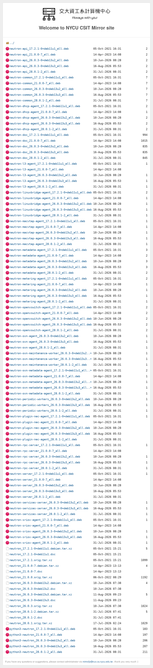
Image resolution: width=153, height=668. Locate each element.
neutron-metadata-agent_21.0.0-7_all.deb (41, 255)
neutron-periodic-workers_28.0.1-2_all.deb (43, 410)
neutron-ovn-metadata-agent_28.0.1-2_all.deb (44, 393)
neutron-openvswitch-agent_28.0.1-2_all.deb (43, 330)
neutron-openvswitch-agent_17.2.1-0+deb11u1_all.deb (50, 307)
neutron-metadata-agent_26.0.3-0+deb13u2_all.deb (48, 261)
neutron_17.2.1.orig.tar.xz (30, 560)
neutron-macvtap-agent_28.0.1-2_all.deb (40, 244)
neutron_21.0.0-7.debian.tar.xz (34, 565)
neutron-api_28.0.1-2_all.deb (32, 71)
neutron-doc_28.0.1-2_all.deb (32, 158)
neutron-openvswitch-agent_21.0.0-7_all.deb (43, 313)
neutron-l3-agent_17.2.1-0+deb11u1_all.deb (43, 163)
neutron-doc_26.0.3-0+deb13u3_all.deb (39, 152)
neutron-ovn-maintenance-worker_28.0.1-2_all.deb (48, 364)
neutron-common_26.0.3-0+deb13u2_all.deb (41, 89)
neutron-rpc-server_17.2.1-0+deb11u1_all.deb (44, 445)
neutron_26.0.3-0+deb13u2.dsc (32, 589)
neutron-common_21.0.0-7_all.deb (34, 83)
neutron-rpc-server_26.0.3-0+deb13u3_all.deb (44, 462)
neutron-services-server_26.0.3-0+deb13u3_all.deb (48, 508)
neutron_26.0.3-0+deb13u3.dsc (32, 600)
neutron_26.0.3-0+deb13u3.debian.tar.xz (40, 594)
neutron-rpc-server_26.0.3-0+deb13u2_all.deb (44, 456)
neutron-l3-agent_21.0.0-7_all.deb (36, 169)
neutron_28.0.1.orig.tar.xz (30, 623)
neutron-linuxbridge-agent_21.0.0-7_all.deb (43, 198)
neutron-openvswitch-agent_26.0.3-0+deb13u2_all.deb (50, 318)
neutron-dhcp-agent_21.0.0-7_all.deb (38, 112)
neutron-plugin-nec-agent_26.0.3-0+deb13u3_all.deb (49, 433)
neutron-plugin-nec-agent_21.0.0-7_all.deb (43, 422)
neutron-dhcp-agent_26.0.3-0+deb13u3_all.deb (44, 123)
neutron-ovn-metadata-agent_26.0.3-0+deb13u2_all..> (50, 382)
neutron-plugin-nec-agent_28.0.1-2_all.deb (43, 439)
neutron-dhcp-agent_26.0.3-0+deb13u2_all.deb (44, 117)
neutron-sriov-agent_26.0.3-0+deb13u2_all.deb (45, 531)
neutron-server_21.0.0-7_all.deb (34, 479)
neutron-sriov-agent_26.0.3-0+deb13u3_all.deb (45, 537)
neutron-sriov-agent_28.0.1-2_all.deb (39, 542)
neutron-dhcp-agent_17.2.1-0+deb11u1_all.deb (44, 106)
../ (11, 43)
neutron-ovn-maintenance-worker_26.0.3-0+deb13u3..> (50, 359)
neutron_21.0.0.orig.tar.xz (30, 577)
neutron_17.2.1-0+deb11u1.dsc (32, 554)
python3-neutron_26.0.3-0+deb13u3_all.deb (42, 646)
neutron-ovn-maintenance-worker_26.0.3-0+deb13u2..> (50, 353)
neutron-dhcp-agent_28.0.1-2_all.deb (38, 129)
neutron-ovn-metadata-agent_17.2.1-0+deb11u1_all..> (50, 370)
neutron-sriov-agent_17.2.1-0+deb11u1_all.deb (45, 520)
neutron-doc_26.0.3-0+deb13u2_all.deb (39, 146)
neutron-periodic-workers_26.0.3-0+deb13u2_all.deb (49, 399)
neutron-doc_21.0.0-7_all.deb (32, 140)
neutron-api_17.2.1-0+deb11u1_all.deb (39, 48)
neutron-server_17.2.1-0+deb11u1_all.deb (41, 473)
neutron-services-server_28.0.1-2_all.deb (42, 514)
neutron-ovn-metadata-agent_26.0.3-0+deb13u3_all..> (50, 387)
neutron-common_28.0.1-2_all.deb (34, 100)
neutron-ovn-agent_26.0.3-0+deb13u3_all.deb (43, 341)
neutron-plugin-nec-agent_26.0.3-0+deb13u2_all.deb (49, 428)
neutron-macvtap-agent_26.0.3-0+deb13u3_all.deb (47, 238)
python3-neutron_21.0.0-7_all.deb (35, 634)
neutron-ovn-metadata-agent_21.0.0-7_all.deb (44, 376)
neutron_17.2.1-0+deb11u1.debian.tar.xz (40, 548)
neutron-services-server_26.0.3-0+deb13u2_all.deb (48, 502)
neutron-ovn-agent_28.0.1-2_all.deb (37, 347)
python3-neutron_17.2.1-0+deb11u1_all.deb (42, 629)
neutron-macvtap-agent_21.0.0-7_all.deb (40, 227)
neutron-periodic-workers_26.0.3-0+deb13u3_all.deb (49, 405)
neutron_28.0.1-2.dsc (25, 617)
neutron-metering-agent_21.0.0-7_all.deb (41, 284)
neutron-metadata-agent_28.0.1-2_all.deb (41, 272)
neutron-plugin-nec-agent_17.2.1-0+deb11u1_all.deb (49, 416)
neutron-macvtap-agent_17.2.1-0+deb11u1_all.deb (47, 221)
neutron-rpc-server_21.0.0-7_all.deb (38, 451)
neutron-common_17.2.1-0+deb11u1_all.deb (41, 77)
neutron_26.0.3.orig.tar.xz (30, 606)
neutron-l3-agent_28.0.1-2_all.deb (36, 186)
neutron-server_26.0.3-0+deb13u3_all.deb (41, 491)
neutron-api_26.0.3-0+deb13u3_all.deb (39, 66)
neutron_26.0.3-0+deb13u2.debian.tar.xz (40, 583)
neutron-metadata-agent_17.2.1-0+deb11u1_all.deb (48, 250)
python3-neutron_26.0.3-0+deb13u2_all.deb (42, 640)
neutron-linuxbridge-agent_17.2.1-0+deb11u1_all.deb (50, 192)
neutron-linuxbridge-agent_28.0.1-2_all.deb (43, 215)
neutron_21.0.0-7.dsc (25, 571)
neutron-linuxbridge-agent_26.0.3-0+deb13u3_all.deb (50, 209)
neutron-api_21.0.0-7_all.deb (32, 54)
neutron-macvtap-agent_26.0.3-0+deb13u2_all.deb (47, 232)
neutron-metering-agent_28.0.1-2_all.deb (41, 301)
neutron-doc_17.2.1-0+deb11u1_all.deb (39, 135)
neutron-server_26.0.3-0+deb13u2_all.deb (41, 485)
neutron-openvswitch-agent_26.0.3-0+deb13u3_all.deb (50, 324)
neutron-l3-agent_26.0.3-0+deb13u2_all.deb (43, 175)
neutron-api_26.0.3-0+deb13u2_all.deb (39, 60)
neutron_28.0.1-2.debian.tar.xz (34, 611)
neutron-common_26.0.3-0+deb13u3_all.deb (41, 94)
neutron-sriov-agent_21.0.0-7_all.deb (39, 525)
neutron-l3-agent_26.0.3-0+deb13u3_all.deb (43, 181)
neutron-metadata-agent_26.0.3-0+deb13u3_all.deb (48, 267)
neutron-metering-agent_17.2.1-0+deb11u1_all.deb (48, 278)
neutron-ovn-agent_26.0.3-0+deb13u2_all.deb (43, 336)
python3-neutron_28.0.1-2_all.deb (35, 652)
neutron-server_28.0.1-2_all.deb (34, 497)
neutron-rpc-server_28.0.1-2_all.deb (38, 468)
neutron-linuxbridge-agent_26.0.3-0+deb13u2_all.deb (50, 204)
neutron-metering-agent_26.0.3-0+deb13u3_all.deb (48, 296)
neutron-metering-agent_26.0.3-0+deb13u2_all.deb (48, 290)
